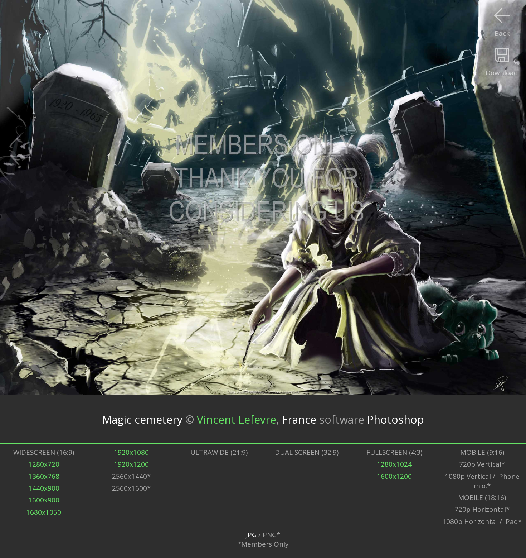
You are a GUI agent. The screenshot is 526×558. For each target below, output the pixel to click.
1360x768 (43, 476)
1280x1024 (394, 464)
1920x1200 (131, 464)
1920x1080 (131, 452)
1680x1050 (43, 512)
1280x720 (43, 464)
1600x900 (43, 500)
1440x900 (43, 488)
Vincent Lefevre (236, 419)
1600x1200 (394, 476)
